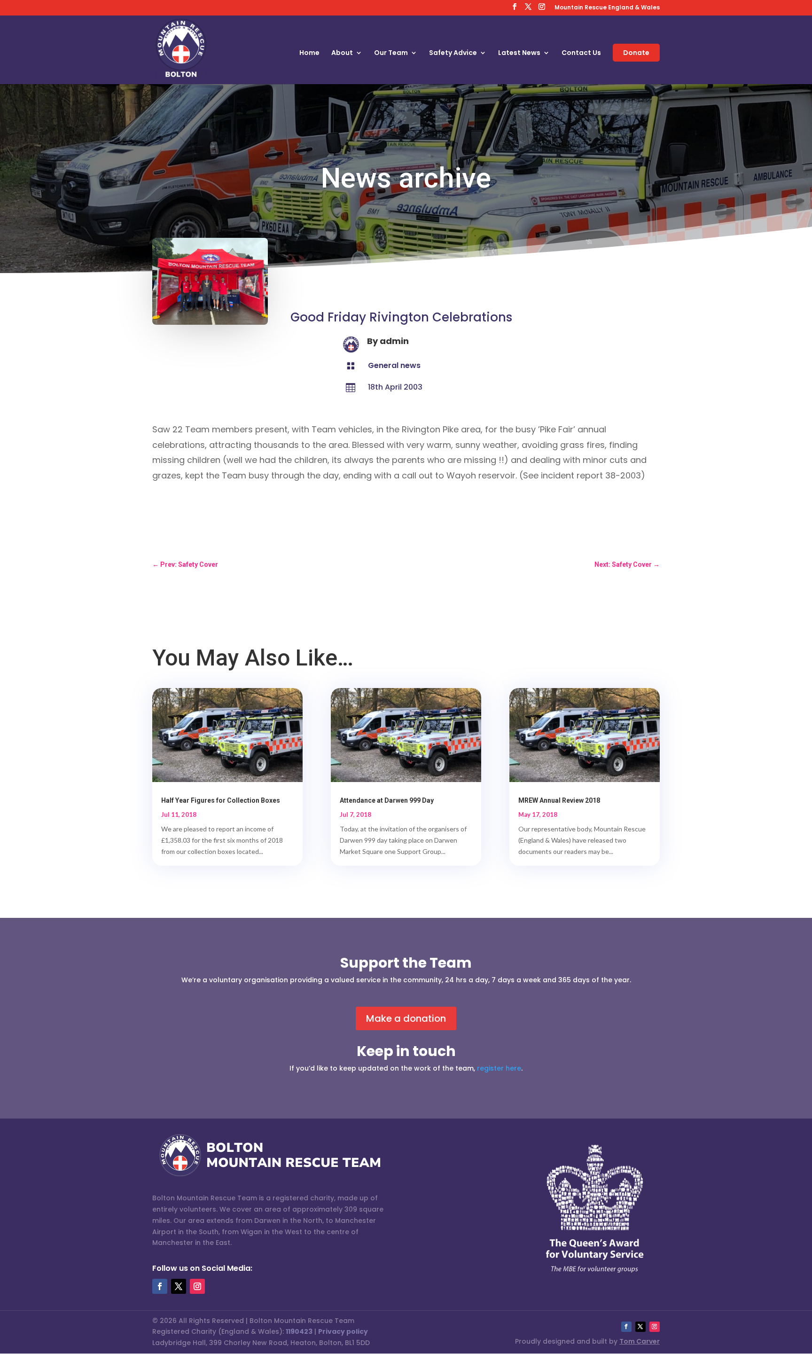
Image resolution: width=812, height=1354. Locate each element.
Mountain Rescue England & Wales (607, 8)
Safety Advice (453, 53)
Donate (636, 52)
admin (394, 341)
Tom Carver (639, 1341)
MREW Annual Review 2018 (559, 800)
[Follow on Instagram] (197, 1286)
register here (499, 1068)
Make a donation (406, 1018)
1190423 (299, 1331)
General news (394, 365)
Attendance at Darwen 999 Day (387, 800)
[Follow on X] (178, 1286)
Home (309, 53)
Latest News (519, 53)
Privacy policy (343, 1331)
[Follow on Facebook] (159, 1286)
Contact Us (581, 53)
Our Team (391, 53)
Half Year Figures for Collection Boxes (220, 800)
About (342, 53)
